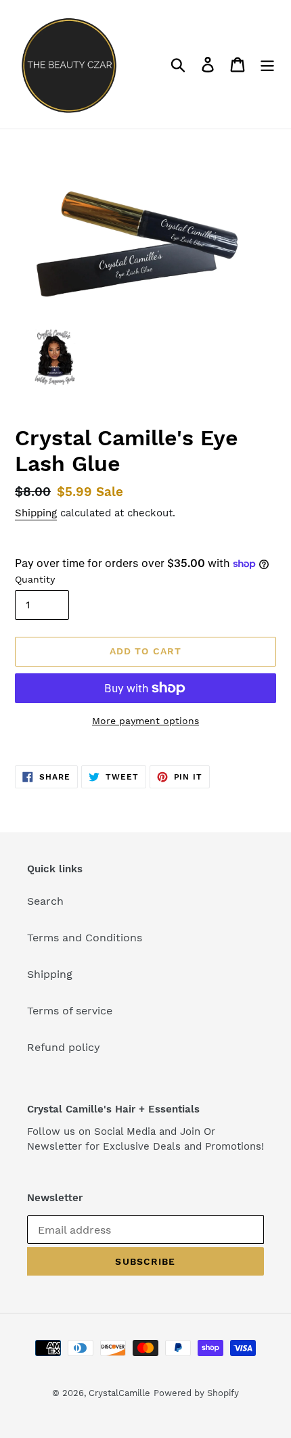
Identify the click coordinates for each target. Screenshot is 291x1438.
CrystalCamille (119, 1393)
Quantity (35, 579)
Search (45, 901)
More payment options (145, 720)
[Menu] (267, 64)
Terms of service (69, 1010)
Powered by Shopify (196, 1393)
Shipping (36, 513)
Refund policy (63, 1047)
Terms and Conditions (84, 937)
